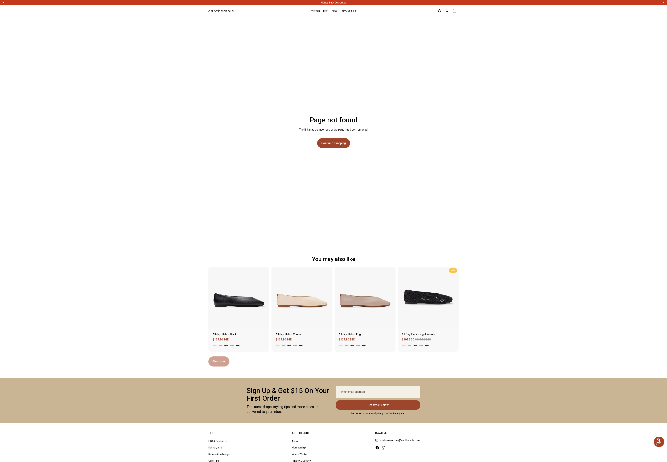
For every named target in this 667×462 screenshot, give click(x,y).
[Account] (439, 11)
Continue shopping (333, 143)
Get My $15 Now (378, 405)
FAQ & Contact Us (218, 441)
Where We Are (299, 454)
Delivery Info (215, 447)
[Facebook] (377, 448)
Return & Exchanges (219, 454)
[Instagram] (383, 448)
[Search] (447, 11)
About (295, 441)
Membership (299, 447)
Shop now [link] (219, 361)
